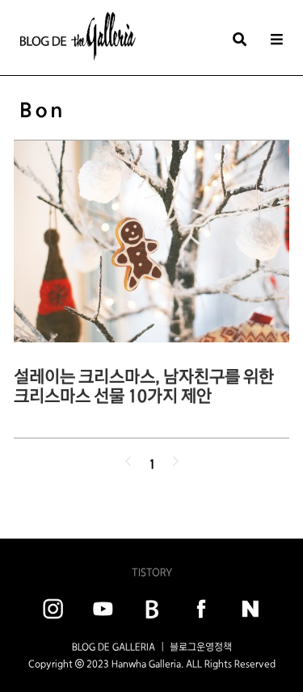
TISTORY (152, 572)
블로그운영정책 (201, 646)
